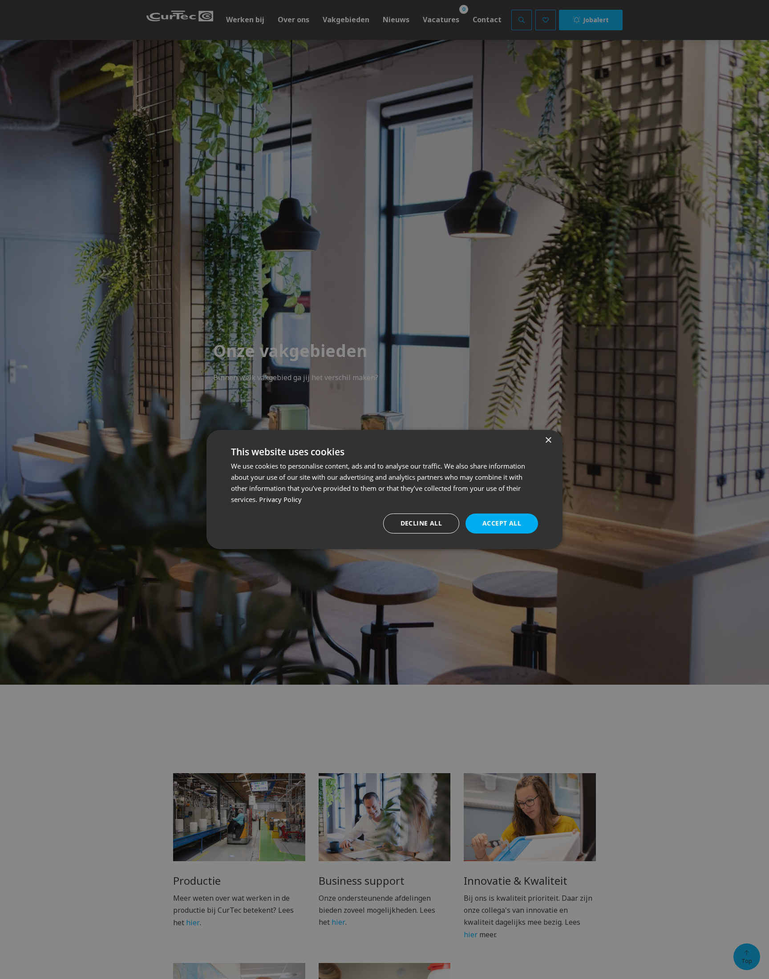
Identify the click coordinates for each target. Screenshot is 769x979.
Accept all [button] (501, 523)
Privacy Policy (280, 499)
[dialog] (384, 489)
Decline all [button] (421, 523)
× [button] (548, 440)
